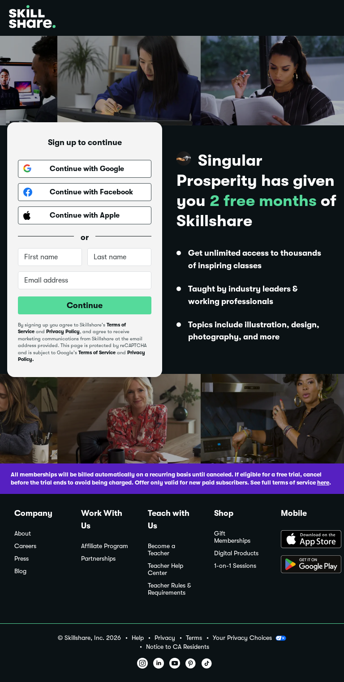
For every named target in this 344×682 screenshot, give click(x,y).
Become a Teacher (161, 550)
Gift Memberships (232, 537)
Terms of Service (97, 353)
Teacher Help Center (165, 569)
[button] (280, 638)
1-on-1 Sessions (235, 565)
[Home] (32, 18)
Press (21, 558)
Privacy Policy (63, 332)
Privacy (165, 638)
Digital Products (236, 553)
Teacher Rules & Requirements (169, 589)
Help (138, 638)
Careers (25, 546)
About (22, 533)
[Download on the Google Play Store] (305, 565)
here (323, 482)
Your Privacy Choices (242, 637)
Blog (20, 571)
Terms (194, 638)
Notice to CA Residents (177, 646)
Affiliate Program (104, 546)
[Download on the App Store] (305, 540)
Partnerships (98, 558)
